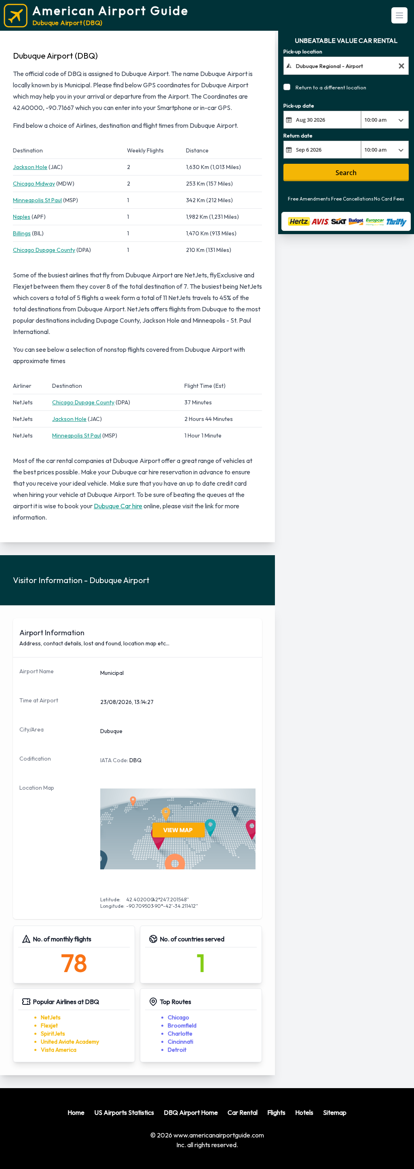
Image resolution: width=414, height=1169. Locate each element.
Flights (276, 1112)
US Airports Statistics (124, 1112)
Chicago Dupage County (44, 250)
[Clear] (401, 65)
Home (76, 1112)
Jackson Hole (30, 167)
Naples (21, 216)
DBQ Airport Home (191, 1112)
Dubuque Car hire (118, 506)
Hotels (304, 1112)
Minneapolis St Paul (37, 200)
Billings (22, 233)
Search (346, 172)
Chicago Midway (34, 183)
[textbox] (345, 65)
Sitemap (334, 1112)
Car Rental (243, 1112)
